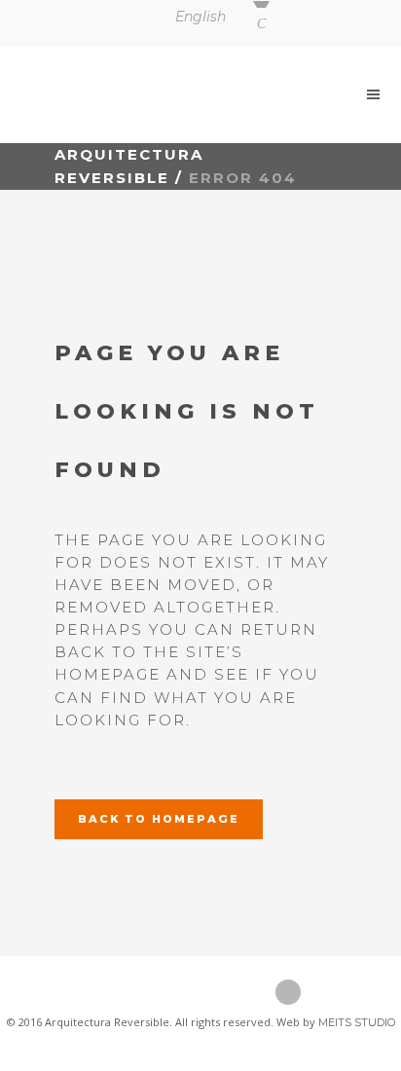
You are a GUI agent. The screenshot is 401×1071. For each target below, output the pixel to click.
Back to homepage (158, 819)
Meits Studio (356, 1022)
